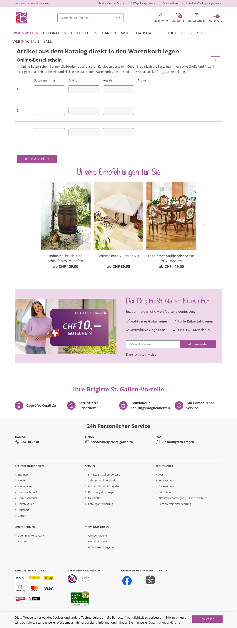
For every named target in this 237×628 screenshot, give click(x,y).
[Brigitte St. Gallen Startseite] (21, 17)
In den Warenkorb (37, 159)
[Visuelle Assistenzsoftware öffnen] (148, 580)
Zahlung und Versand (101, 480)
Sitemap (23, 474)
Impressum (165, 480)
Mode (21, 480)
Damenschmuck (28, 492)
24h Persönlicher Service (111, 3)
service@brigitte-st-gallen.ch (112, 442)
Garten (22, 515)
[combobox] (90, 17)
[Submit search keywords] (118, 17)
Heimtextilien (26, 504)
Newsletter (95, 498)
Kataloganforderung (100, 504)
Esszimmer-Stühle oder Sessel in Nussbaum (171, 258)
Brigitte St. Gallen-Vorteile (104, 474)
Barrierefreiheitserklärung (174, 504)
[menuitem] (25, 33)
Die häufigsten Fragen (177, 442)
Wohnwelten (25, 486)
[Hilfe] (215, 60)
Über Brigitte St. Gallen (32, 535)
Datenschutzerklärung (164, 622)
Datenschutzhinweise (141, 354)
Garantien (164, 492)
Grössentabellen (98, 535)
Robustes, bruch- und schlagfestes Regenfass (66, 258)
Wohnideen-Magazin (101, 547)
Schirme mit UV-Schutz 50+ (118, 256)
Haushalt (23, 510)
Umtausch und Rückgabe (103, 486)
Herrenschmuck (27, 498)
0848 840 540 (30, 442)
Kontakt (22, 541)
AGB (161, 474)
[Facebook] (127, 581)
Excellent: (76, 595)
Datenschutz (166, 486)
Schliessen (207, 619)
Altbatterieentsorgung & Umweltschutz (182, 498)
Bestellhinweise (98, 541)
